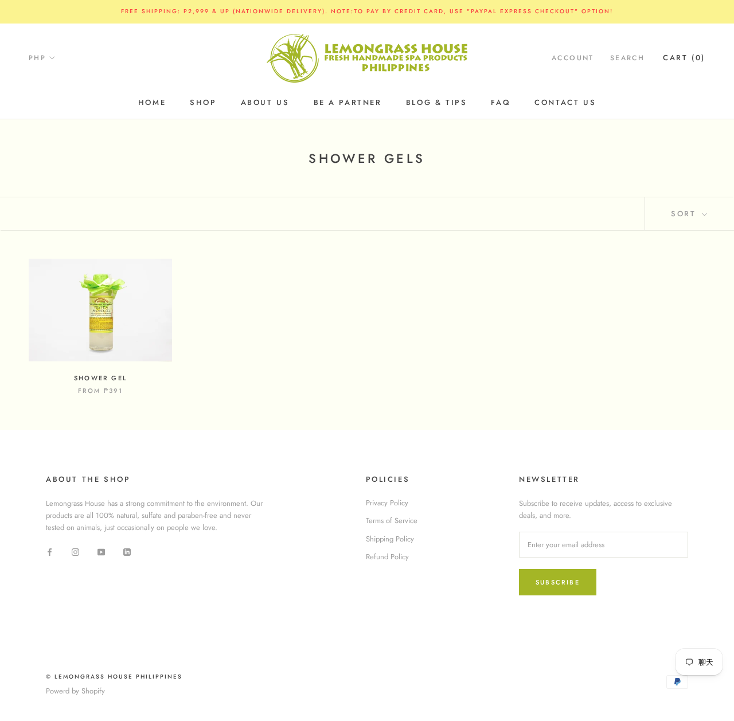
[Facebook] (49, 551)
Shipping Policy (390, 538)
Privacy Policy (387, 502)
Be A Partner (348, 102)
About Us (265, 102)
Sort (685, 213)
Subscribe (558, 582)
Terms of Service (391, 520)
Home (152, 102)
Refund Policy (387, 556)
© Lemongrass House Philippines (114, 676)
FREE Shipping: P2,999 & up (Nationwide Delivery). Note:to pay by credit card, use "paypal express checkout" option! (367, 11)
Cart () (684, 57)
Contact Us (565, 102)
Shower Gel (100, 378)
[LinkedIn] (127, 551)
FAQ (500, 102)
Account (573, 58)
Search (627, 58)
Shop (203, 102)
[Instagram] (75, 551)
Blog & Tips (436, 102)
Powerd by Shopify (75, 690)
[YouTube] (101, 551)
